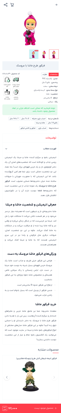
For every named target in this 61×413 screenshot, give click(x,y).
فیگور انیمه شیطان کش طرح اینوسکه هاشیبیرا (36, 358)
